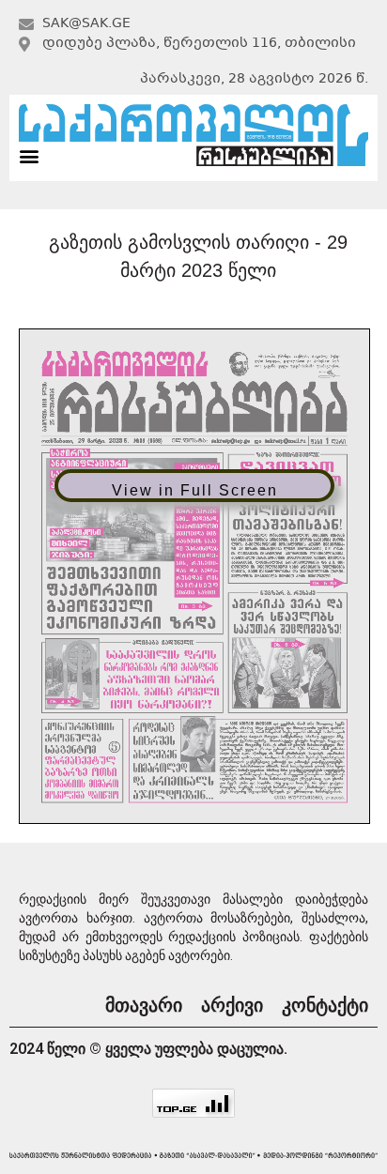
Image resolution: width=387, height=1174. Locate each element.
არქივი (232, 1005)
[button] (28, 155)
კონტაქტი (325, 1005)
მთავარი (143, 1005)
